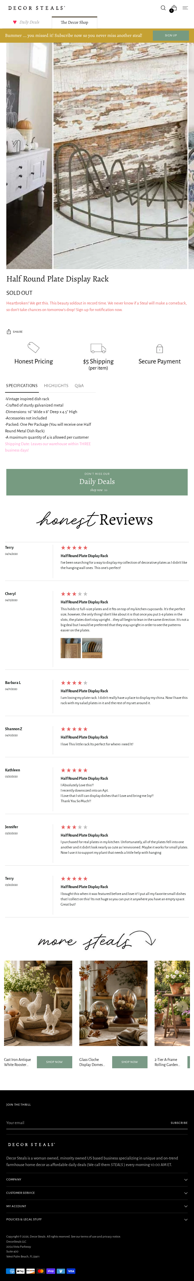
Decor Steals (37, 1236)
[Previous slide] (11, 1006)
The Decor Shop (74, 22)
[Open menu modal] (185, 8)
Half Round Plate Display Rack (84, 556)
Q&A (79, 386)
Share (18, 332)
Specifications (22, 386)
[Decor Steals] (36, 8)
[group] (97, 563)
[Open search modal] (163, 8)
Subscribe (179, 1123)
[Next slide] (182, 1006)
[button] (71, 648)
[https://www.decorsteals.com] (96, 482)
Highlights (56, 386)
